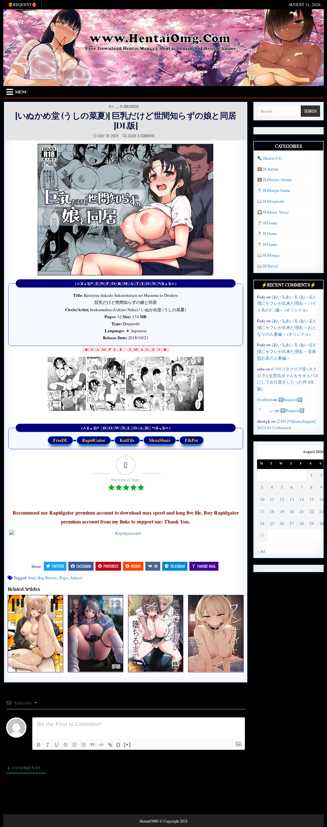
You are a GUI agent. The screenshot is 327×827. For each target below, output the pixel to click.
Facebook (83, 566)
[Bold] (38, 745)
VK (156, 566)
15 (311, 499)
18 (272, 511)
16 (321, 499)
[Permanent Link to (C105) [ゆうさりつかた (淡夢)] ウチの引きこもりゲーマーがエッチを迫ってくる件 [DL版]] (95, 633)
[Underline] (56, 745)
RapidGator (93, 440)
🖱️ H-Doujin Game (273, 190)
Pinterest (110, 566)
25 (272, 523)
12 (282, 499)
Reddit (136, 566)
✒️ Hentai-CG (269, 158)
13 (292, 499)
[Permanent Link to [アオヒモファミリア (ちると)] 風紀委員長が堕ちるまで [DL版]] (155, 633)
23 (321, 511)
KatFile (127, 440)
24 (262, 523)
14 (302, 499)
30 (321, 523)
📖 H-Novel (267, 266)
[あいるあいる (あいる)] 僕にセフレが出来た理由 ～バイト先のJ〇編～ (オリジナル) (286, 303)
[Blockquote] (92, 745)
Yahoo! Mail (206, 566)
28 (302, 523)
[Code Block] (101, 745)
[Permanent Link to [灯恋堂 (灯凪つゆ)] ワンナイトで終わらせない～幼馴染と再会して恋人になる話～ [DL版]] (215, 633)
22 (311, 511)
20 (292, 511)
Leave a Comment (141, 136)
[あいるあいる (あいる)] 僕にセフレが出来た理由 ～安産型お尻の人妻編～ (286, 351)
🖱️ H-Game (267, 223)
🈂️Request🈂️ (290, 399)
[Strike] (65, 745)
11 (272, 499)
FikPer (191, 440)
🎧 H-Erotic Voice (273, 212)
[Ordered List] (74, 745)
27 (292, 523)
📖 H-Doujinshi (126, 106)
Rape (63, 578)
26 (282, 523)
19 (282, 511)
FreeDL (60, 440)
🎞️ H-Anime (268, 169)
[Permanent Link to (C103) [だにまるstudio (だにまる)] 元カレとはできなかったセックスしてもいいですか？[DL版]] (35, 633)
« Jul (261, 551)
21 (302, 511)
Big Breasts (47, 578)
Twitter (58, 566)
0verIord (264, 399)
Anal (31, 578)
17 (262, 511)
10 (262, 499)
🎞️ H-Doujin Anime (274, 179)
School (76, 578)
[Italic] (47, 745)
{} (118, 744)
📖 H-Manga (268, 255)
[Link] (110, 745)
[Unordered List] (83, 745)
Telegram (177, 566)
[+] (127, 744)
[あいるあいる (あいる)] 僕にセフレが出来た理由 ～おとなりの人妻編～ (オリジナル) (286, 327)
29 (311, 523)
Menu (21, 92)
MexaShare (160, 440)
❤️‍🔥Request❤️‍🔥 (22, 4)
